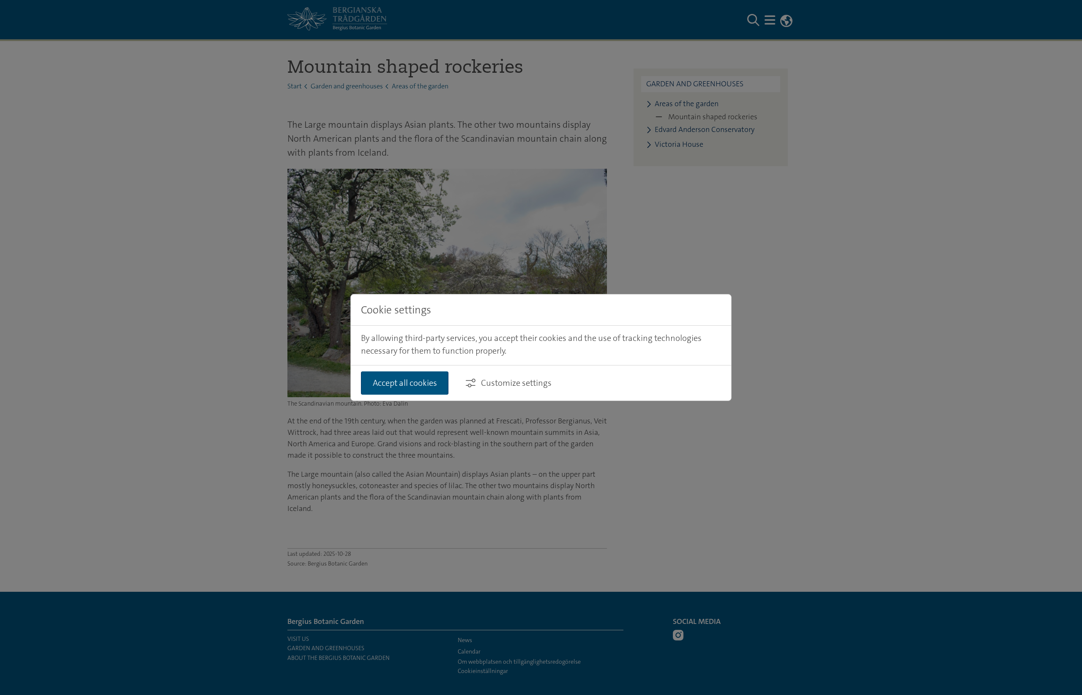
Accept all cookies (405, 382)
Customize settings (516, 382)
